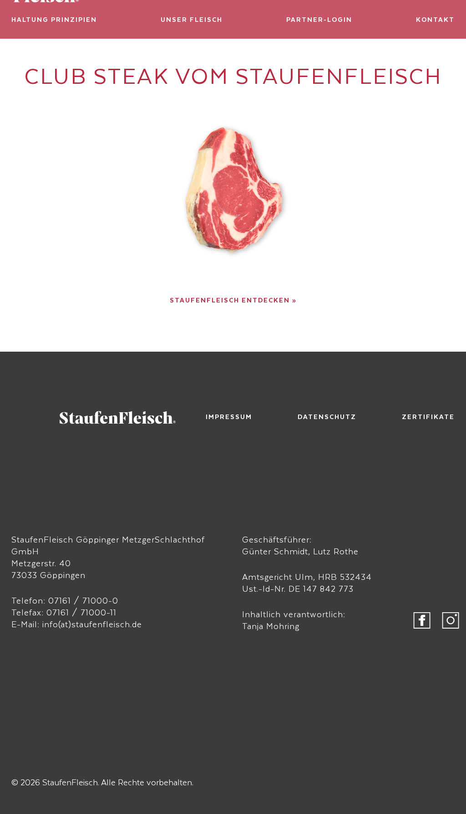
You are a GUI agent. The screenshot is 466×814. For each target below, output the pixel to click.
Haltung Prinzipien (54, 19)
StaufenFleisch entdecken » (233, 300)
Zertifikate (428, 416)
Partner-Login (319, 19)
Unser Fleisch (192, 19)
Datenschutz (327, 416)
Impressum (229, 416)
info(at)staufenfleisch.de (92, 623)
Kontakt (435, 19)
